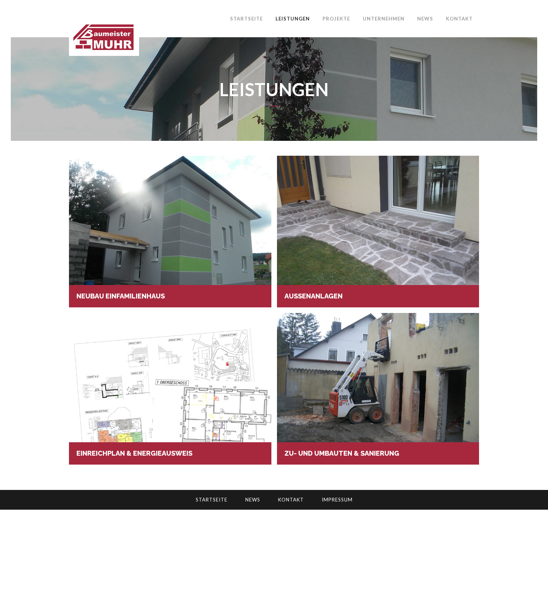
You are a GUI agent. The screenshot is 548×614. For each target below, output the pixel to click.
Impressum (337, 500)
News (252, 500)
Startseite (211, 500)
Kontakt (291, 500)
